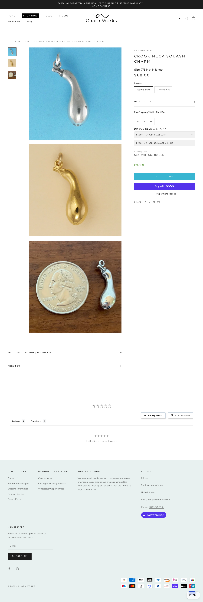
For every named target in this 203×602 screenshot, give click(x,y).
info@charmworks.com (159, 499)
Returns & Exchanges (18, 483)
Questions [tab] (36, 421)
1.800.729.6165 (156, 507)
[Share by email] (158, 202)
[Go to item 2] (12, 63)
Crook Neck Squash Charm (89, 42)
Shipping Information (18, 488)
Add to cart (165, 176)
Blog (49, 16)
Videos (64, 16)
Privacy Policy (14, 499)
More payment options (165, 193)
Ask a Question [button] (154, 415)
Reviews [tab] (16, 421)
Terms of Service (16, 493)
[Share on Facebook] (145, 202)
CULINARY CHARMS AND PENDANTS (52, 42)
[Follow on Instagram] (17, 568)
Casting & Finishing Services (52, 483)
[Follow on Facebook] (9, 568)
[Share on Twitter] (149, 202)
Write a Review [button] (182, 415)
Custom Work (45, 478)
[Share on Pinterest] (154, 202)
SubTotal (140, 155)
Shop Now (30, 16)
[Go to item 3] (12, 74)
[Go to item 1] (12, 51)
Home (11, 16)
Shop (27, 42)
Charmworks (143, 50)
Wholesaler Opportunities (51, 488)
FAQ (29, 21)
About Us (14, 21)
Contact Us (13, 478)
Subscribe (19, 556)
